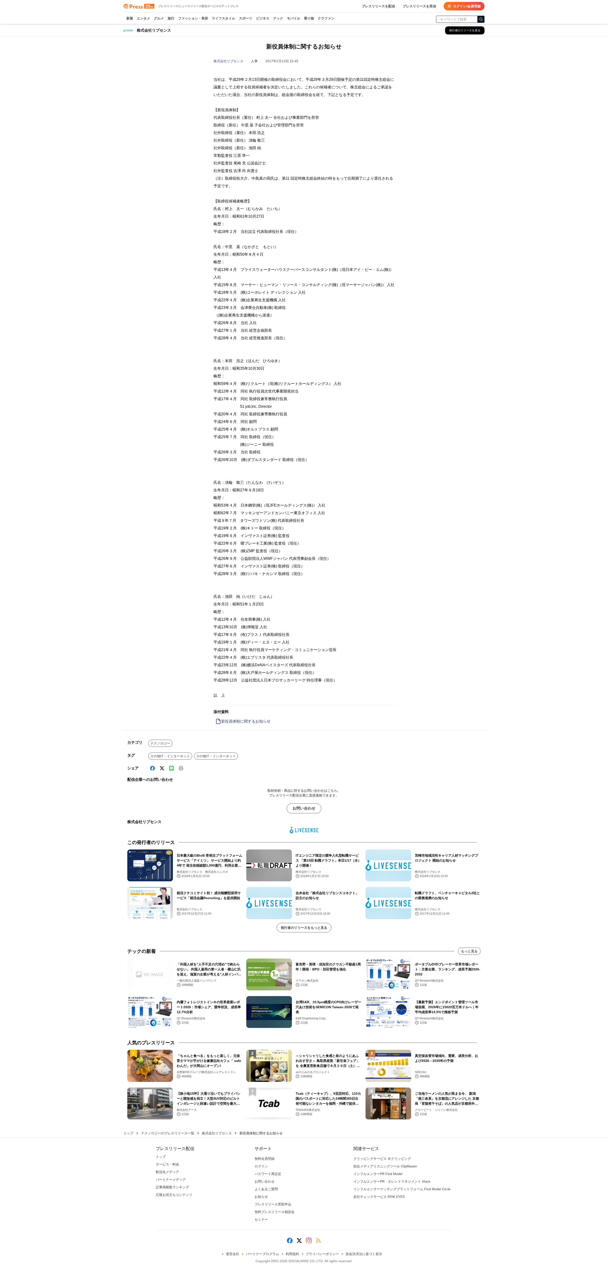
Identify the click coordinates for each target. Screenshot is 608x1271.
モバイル (293, 18)
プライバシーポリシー (322, 1254)
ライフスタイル (223, 18)
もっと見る (469, 951)
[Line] (171, 768)
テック (278, 18)
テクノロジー (160, 743)
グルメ (159, 18)
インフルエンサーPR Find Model (377, 1174)
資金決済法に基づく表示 (364, 1254)
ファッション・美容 (193, 18)
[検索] (480, 19)
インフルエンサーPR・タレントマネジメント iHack (391, 1181)
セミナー (261, 1219)
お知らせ (261, 1197)
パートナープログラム (262, 1254)
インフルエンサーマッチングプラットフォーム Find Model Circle (402, 1189)
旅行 (171, 18)
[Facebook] (152, 768)
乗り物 (309, 18)
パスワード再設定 (268, 1174)
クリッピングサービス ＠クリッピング (382, 1159)
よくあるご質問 (266, 1189)
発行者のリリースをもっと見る (304, 928)
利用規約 (292, 1254)
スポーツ (245, 18)
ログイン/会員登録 (467, 6)
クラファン (326, 18)
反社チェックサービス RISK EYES (379, 1197)
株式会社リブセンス (228, 61)
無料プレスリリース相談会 (274, 1212)
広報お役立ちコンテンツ (174, 1195)
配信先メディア (167, 1172)
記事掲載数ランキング (172, 1187)
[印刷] (181, 768)
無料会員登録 (265, 1159)
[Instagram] (309, 1240)
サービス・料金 (167, 1164)
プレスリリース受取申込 (273, 1204)
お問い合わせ (304, 808)
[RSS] (318, 1240)
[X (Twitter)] (162, 768)
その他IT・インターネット (170, 756)
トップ (128, 1133)
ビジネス (262, 18)
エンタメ (143, 18)
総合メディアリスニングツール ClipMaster (385, 1166)
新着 (129, 18)
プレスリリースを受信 (419, 6)
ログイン (261, 1166)
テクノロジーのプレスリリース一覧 (167, 1133)
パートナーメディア (171, 1179)
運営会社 (232, 1254)
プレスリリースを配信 (378, 6)
